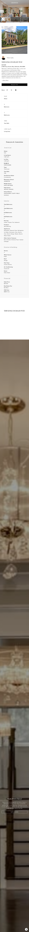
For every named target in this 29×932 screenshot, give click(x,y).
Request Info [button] (14, 84)
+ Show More (5, 80)
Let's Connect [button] (14, 812)
